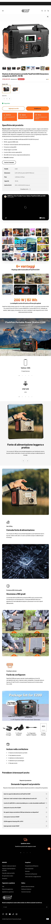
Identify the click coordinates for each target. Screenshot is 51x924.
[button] (49, 848)
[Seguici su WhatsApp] (16, 914)
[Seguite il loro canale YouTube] (10, 914)
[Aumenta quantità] (9, 98)
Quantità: (4, 95)
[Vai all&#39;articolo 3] (14, 68)
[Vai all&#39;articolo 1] (4, 68)
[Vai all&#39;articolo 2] (9, 68)
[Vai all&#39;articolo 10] (47, 68)
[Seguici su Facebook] (3, 914)
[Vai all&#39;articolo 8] (38, 68)
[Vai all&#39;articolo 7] (33, 68)
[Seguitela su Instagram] (6, 914)
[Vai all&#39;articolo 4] (18, 68)
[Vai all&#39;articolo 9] (42, 68)
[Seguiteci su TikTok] (13, 914)
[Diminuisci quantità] (4, 98)
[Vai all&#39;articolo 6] (28, 68)
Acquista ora (37, 108)
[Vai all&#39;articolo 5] (23, 68)
